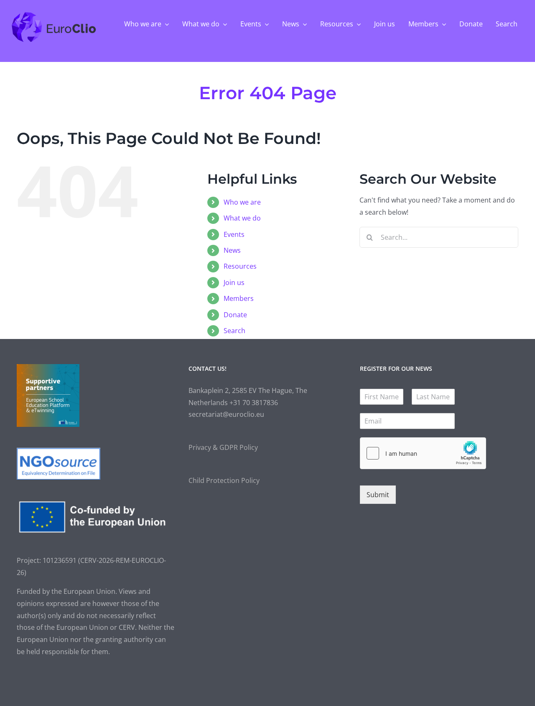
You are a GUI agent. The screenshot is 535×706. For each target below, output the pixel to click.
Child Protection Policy (224, 480)
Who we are (242, 202)
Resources (240, 266)
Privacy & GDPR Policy (223, 447)
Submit (378, 494)
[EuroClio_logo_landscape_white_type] (54, 14)
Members (239, 298)
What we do (242, 218)
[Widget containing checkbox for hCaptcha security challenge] (423, 453)
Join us (234, 282)
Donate (235, 314)
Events (234, 234)
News (232, 250)
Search (234, 330)
